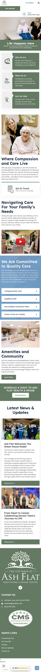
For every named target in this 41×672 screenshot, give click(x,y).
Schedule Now (20, 395)
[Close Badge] (30, 666)
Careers (4, 645)
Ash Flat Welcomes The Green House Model (17, 445)
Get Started (10, 8)
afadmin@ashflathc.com (13, 603)
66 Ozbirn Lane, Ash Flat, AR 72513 (16, 600)
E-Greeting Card (7, 638)
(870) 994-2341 (34, 15)
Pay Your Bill (6, 641)
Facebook (20, 588)
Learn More (8, 377)
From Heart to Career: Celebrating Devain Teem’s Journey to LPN (19, 516)
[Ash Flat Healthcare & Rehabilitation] (4, 3)
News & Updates (7, 648)
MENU (30, 3)
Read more (8, 483)
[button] (20, 291)
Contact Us (5, 651)
